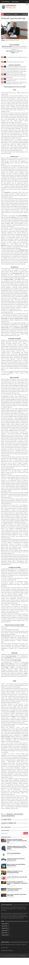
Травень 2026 (4, 930)
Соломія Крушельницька (10, 656)
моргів (26, 295)
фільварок (7, 162)
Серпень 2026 (4, 923)
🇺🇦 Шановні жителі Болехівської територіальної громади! (14, 889)
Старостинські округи (18, 814)
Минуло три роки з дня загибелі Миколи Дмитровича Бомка (16, 865)
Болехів (12, 711)
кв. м (6, 161)
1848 (19, 279)
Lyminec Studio (22, 955)
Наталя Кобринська (9, 663)
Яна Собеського (12, 217)
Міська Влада (10, 814)
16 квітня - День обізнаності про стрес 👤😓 (17, 877)
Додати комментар (8, 823)
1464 (18, 92)
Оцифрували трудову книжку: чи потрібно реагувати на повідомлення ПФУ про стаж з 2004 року (17, 847)
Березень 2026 (5, 935)
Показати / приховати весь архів (8, 938)
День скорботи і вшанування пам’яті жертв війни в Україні (16, 895)
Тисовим (13, 716)
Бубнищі (12, 667)
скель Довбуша (4, 667)
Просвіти (21, 318)
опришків (21, 249)
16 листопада (6, 657)
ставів (23, 635)
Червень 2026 (4, 928)
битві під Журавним (23, 215)
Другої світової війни (17, 273)
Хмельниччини (8, 192)
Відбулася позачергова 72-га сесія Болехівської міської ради (14, 872)
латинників (10, 372)
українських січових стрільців (21, 327)
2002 (10, 657)
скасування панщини (8, 279)
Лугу (20, 354)
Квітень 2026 (4, 932)
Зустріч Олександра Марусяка (13, 853)
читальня (17, 318)
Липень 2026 (4, 926)
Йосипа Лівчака (18, 660)
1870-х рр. (4, 654)
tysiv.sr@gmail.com (19, 51)
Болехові (26, 673)
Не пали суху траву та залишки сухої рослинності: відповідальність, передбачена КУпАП (17, 883)
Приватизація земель (5, 635)
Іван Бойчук (25, 249)
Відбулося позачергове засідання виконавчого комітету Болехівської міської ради (17, 840)
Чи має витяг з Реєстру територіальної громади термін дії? (16, 859)
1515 (8, 158)
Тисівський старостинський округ (8, 815)
